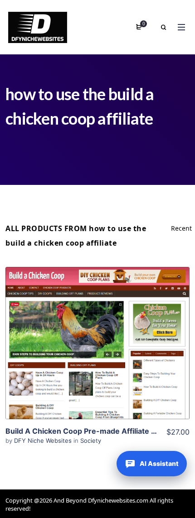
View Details (97, 329)
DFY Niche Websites (43, 440)
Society (90, 440)
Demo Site (97, 357)
